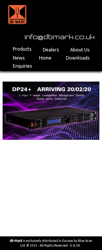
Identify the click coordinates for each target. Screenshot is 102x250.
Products (22, 48)
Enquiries (22, 65)
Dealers (51, 49)
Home (45, 57)
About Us (79, 49)
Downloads (77, 57)
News (19, 57)
